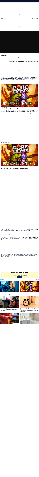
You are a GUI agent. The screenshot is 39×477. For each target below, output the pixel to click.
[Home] (19, 1)
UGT (11, 20)
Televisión (9, 20)
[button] (1, 1)
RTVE (6, 20)
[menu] (1, 1)
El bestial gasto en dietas (4, 110)
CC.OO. (5, 20)
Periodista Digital (3, 18)
